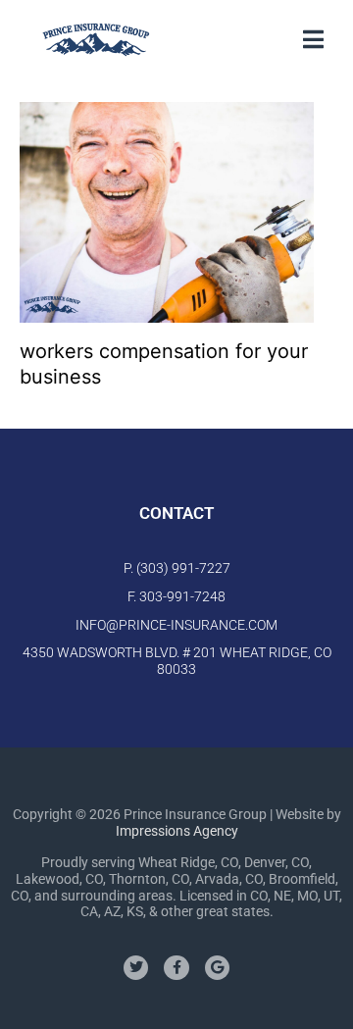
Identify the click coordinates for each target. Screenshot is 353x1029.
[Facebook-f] (176, 967)
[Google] (217, 967)
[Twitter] (136, 967)
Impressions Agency (177, 831)
